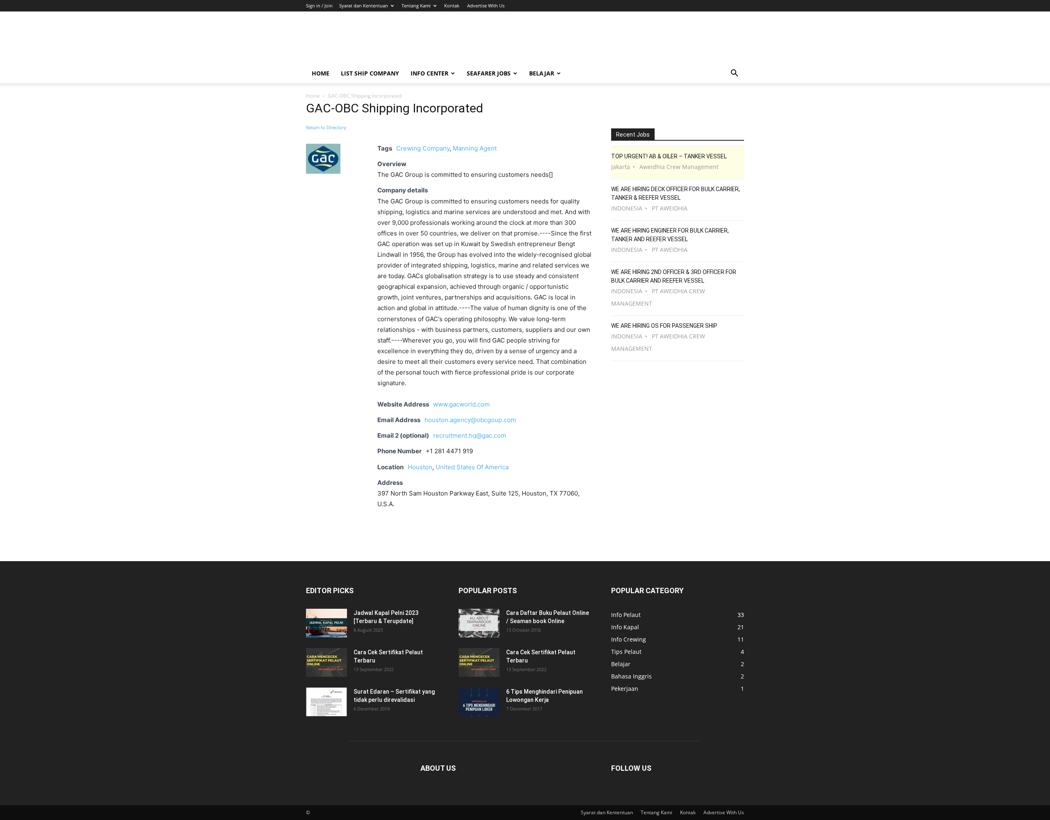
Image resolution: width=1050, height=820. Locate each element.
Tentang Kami (416, 5)
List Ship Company (370, 73)
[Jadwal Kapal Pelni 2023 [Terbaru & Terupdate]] (326, 623)
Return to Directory (326, 127)
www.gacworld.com (461, 404)
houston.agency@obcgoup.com (470, 420)
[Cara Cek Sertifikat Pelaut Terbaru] (326, 662)
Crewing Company (423, 148)
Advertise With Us (485, 5)
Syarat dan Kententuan (363, 5)
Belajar (541, 73)
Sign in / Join (319, 5)
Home (320, 73)
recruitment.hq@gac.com (469, 435)
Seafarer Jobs (489, 73)
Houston (420, 467)
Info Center (429, 73)
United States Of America (472, 467)
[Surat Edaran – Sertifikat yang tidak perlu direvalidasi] (326, 702)
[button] (734, 74)
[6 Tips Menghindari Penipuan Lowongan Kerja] (479, 702)
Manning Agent (475, 148)
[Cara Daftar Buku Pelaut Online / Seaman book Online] (479, 623)
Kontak (451, 5)
